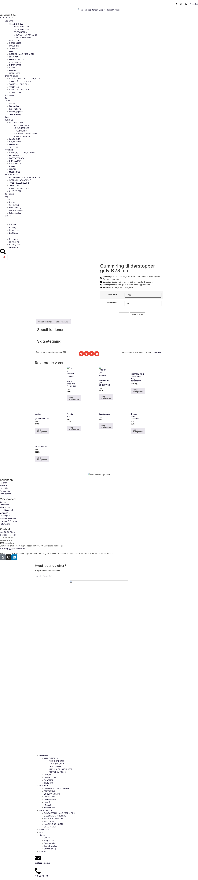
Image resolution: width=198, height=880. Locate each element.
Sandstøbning (15, 109)
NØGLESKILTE (15, 43)
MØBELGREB (14, 73)
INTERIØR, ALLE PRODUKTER (21, 54)
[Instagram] (8, 557)
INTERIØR (9, 51)
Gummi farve (112, 302)
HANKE (12, 68)
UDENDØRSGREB (21, 29)
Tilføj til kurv (137, 315)
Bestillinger (14, 233)
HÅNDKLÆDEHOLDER (19, 90)
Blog (6, 98)
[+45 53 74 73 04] (38, 871)
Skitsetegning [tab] (62, 322)
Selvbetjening (15, 114)
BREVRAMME (15, 57)
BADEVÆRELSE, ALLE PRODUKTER (24, 79)
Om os (7, 100)
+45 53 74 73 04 (42, 876)
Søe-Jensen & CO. (8, 15)
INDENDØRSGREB (21, 26)
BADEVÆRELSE (11, 76)
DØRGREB (9, 21)
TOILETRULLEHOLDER (19, 84)
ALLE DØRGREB (16, 24)
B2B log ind (14, 227)
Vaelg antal (112, 294)
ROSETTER (14, 46)
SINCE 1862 (7, 17)
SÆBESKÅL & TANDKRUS (20, 81)
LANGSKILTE (14, 40)
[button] (81, 353)
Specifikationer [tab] (45, 322)
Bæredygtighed (16, 111)
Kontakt (8, 117)
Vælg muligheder (74, 398)
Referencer (9, 95)
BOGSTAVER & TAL (17, 59)
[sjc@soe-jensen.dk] (38, 858)
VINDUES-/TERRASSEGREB (25, 35)
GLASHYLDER (15, 92)
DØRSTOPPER (15, 65)
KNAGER (12, 70)
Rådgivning (14, 106)
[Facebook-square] (3, 557)
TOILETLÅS (14, 87)
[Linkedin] (14, 557)
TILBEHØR (13, 48)
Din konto (13, 225)
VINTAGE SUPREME (22, 37)
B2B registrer (15, 230)
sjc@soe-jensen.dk (43, 863)
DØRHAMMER (15, 62)
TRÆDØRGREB (20, 32)
